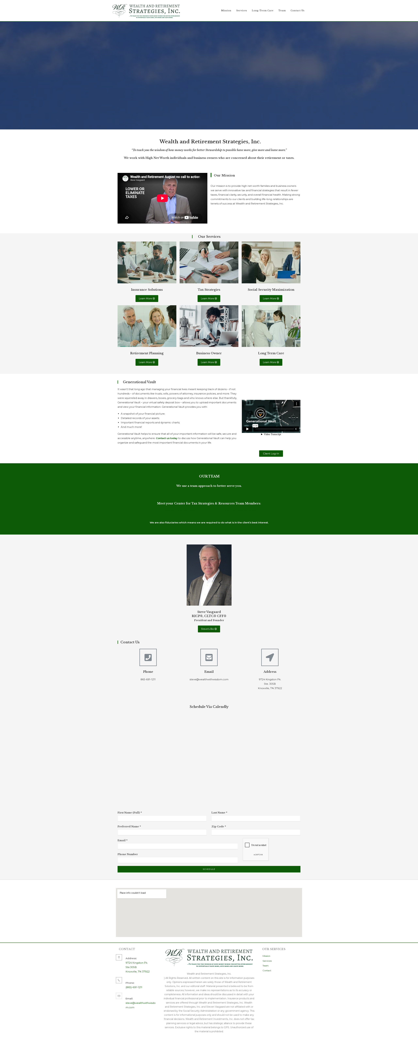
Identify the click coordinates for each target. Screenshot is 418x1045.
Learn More (146, 298)
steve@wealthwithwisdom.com (141, 1003)
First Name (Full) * (130, 812)
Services (267, 961)
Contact (267, 970)
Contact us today (166, 438)
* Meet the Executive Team (178, 510)
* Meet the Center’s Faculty (240, 510)
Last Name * (219, 812)
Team (265, 965)
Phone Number (128, 854)
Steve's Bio (208, 628)
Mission (266, 956)
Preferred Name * (129, 826)
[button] (271, 453)
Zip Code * (218, 826)
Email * (123, 840)
